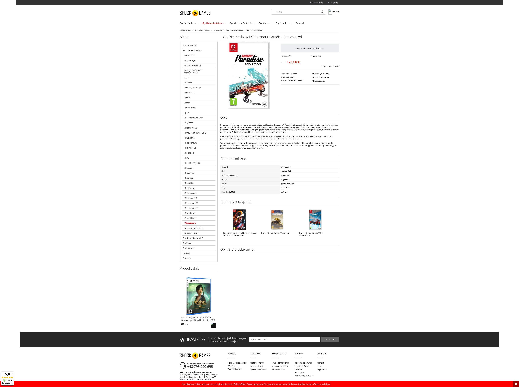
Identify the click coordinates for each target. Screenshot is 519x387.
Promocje (187, 258)
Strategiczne (191, 193)
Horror (188, 97)
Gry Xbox (187, 243)
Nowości (186, 253)
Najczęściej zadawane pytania (237, 364)
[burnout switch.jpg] (249, 75)
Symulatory (190, 213)
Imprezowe (190, 107)
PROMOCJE (190, 60)
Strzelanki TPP (191, 208)
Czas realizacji (256, 366)
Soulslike (189, 183)
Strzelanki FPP (191, 203)
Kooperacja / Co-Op (194, 117)
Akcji (187, 77)
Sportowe (189, 188)
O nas (319, 366)
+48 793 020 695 (200, 366)
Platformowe (191, 143)
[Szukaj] (322, 12)
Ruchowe (189, 168)
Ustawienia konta (280, 366)
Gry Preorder (188, 248)
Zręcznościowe (192, 233)
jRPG (187, 112)
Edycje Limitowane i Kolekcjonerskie (193, 71)
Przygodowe (190, 148)
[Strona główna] (195, 13)
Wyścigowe (190, 223)
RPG (187, 158)
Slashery (189, 178)
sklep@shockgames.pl (188, 377)
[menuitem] (189, 23)
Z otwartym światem (194, 228)
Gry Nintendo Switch (192, 50)
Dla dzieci (189, 92)
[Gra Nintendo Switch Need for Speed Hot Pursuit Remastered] (239, 219)
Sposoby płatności (258, 369)
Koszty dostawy (257, 363)
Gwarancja (299, 372)
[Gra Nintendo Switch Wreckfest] (277, 219)
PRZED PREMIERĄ (193, 65)
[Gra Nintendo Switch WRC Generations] (315, 219)
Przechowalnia (278, 369)
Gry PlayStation (189, 45)
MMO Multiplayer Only (195, 132)
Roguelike (189, 153)
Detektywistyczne (193, 87)
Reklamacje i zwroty (303, 363)
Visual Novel (190, 218)
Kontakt (320, 363)
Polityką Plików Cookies (243, 384)
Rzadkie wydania (192, 163)
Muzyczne (189, 137)
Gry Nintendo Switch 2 (193, 238)
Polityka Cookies (235, 369)
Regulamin (322, 369)
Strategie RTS (191, 198)
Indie (187, 102)
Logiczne (189, 122)
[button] (320, 73)
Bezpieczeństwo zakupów (302, 367)
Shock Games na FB (208, 377)
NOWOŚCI (189, 55)
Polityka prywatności (304, 375)
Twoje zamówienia (280, 363)
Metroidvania (191, 127)
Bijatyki (188, 82)
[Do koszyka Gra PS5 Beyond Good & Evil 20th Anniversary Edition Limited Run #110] (213, 325)
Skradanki (189, 173)
